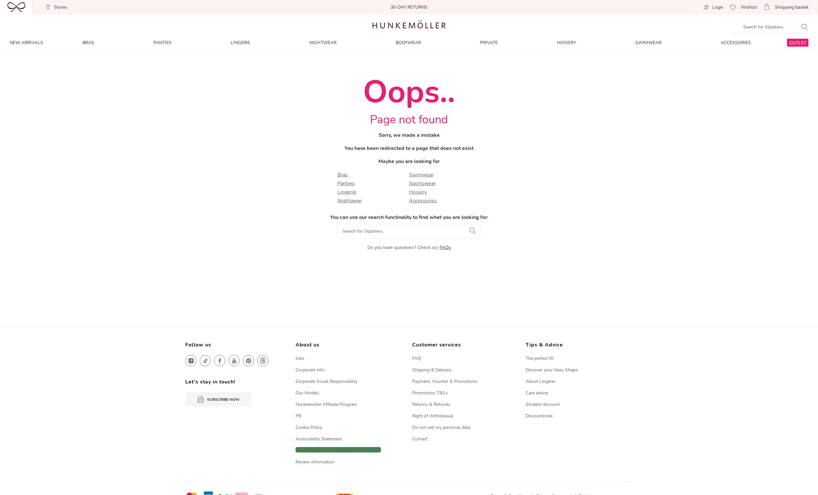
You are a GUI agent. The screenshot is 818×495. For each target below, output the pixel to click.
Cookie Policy (309, 427)
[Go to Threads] (262, 360)
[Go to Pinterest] (248, 360)
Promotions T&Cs (430, 393)
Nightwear (349, 200)
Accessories (423, 200)
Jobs (300, 358)
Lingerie (346, 192)
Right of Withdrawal (432, 416)
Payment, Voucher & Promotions (444, 381)
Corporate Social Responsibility (327, 381)
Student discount (543, 404)
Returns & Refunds (431, 404)
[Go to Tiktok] (205, 360)
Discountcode (539, 416)
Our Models (307, 393)
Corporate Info (310, 370)
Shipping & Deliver (430, 370)
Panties (346, 183)
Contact (420, 439)
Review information (315, 462)
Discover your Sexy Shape (551, 370)
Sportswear (422, 183)
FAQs (445, 247)
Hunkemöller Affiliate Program (326, 404)
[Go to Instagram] (191, 360)
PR (298, 416)
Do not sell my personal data (441, 427)
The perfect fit (539, 358)
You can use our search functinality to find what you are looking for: (409, 217)
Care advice (537, 393)
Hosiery (418, 192)
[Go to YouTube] (234, 360)
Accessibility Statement (319, 439)
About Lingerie (540, 381)
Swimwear (421, 174)
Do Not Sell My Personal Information (338, 449)
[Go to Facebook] (219, 360)
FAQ (416, 358)
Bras (342, 174)
